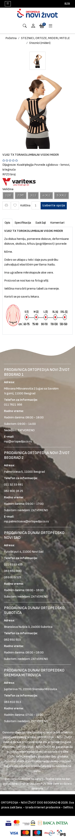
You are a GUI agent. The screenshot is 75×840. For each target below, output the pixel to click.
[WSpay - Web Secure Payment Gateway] (29, 823)
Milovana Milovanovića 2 (19, 389)
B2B (67, 4)
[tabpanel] (37, 279)
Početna (11, 38)
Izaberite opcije (53, 205)
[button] (33, 26)
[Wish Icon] (15, 206)
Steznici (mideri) (39, 43)
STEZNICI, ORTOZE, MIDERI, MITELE (45, 38)
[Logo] (37, 13)
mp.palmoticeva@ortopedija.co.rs (26, 521)
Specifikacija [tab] (23, 223)
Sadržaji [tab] (40, 223)
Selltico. (68, 807)
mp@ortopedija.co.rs (18, 441)
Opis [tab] (7, 223)
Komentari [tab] (57, 223)
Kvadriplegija (25, 165)
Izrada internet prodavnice (42, 807)
